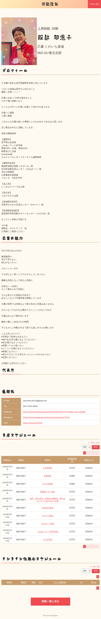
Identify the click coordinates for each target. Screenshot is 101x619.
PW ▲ (93, 582)
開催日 (23, 582)
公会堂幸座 (47, 468)
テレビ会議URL (60, 582)
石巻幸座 (47, 476)
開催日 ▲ (7, 460)
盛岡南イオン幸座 (47, 492)
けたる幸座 (47, 539)
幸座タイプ (89, 460)
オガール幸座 (48, 515)
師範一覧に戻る (50, 601)
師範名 (21, 460)
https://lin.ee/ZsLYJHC (33, 423)
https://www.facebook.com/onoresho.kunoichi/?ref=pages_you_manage (54, 412)
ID (81, 582)
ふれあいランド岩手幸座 (48, 531)
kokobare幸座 (48, 508)
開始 (33, 582)
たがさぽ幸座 (47, 484)
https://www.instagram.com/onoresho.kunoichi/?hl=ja (46, 417)
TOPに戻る (94, 4)
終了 (41, 582)
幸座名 (47, 460)
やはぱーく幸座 (47, 523)
